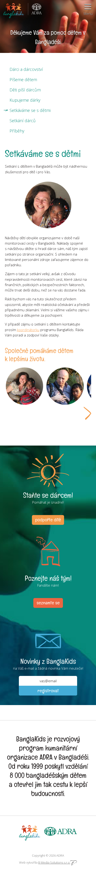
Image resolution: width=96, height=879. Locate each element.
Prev (8, 413)
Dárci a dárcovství (26, 69)
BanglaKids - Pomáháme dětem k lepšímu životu (14, 9)
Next (87, 413)
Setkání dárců (23, 120)
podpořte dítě (48, 520)
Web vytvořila (44, 862)
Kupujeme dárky (25, 100)
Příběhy (17, 131)
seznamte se (48, 603)
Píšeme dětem (23, 79)
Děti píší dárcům (25, 90)
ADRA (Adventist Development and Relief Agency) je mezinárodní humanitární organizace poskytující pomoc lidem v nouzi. (35, 9)
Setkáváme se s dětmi (30, 110)
